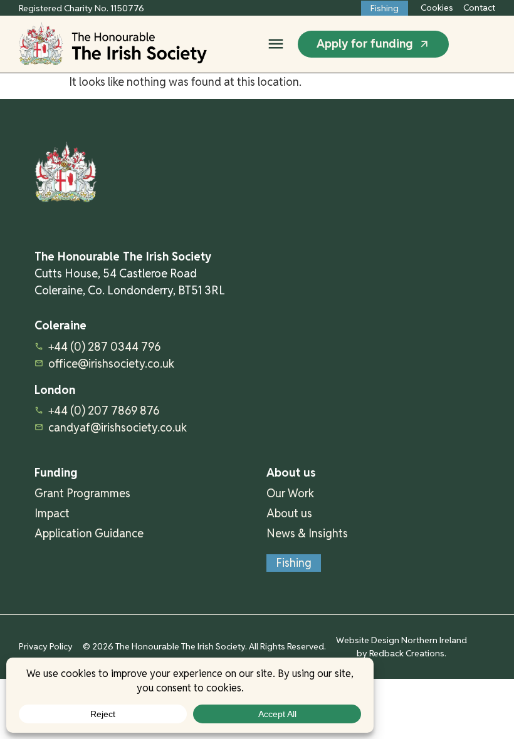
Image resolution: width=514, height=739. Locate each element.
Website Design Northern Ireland (401, 640)
